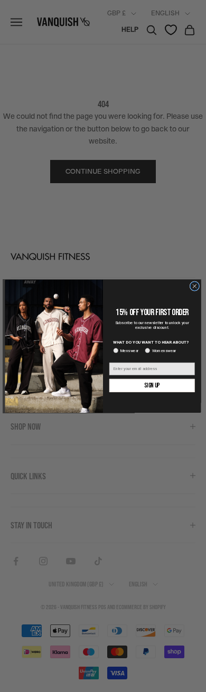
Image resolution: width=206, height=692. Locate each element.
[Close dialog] (194, 285)
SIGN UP (152, 385)
